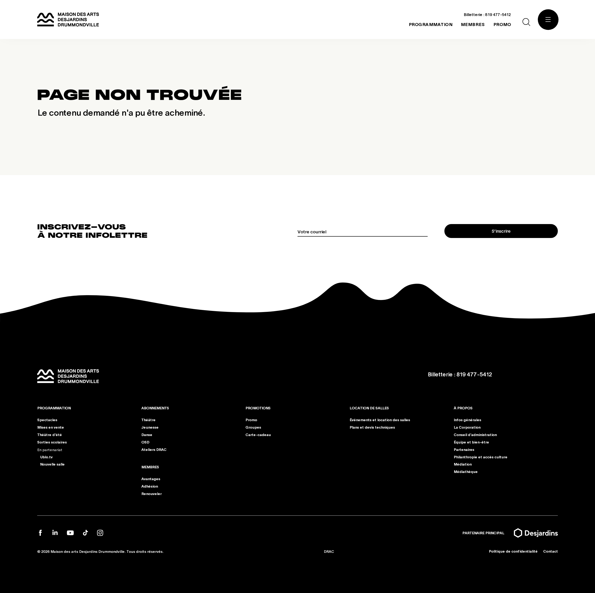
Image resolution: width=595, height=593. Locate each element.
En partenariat (49, 449)
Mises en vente (50, 427)
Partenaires (464, 449)
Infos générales (467, 419)
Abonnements (155, 408)
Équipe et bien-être (471, 442)
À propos (463, 408)
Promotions (258, 408)
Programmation (54, 408)
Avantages (150, 478)
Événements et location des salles (380, 419)
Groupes (253, 427)
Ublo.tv (46, 456)
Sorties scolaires (52, 442)
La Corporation (467, 427)
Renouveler (151, 493)
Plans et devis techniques (372, 427)
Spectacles (47, 419)
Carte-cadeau (258, 434)
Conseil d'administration (475, 434)
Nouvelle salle (52, 464)
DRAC (329, 551)
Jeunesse (150, 427)
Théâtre (148, 419)
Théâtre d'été (49, 434)
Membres (150, 467)
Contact (550, 551)
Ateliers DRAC (153, 449)
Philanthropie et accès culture (480, 456)
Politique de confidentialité (513, 551)
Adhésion (149, 486)
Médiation (463, 464)
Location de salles (369, 408)
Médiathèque (466, 471)
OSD (145, 442)
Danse (146, 434)
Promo (251, 419)
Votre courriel (312, 231)
